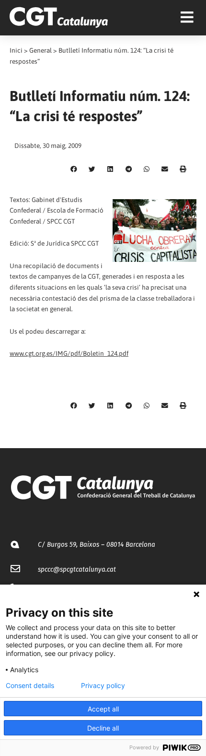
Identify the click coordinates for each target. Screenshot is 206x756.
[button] (73, 169)
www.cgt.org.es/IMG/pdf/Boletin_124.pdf (69, 353)
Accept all (103, 709)
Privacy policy (103, 685)
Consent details (30, 685)
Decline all (103, 728)
